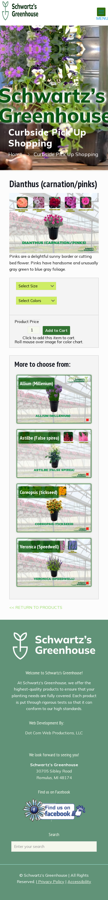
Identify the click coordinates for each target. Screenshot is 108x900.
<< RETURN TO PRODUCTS (35, 607)
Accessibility (79, 881)
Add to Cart (56, 330)
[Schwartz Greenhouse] (26, 7)
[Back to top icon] (97, 889)
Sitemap (72, 723)
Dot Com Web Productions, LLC (54, 732)
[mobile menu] (101, 12)
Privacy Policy (51, 881)
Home (15, 154)
